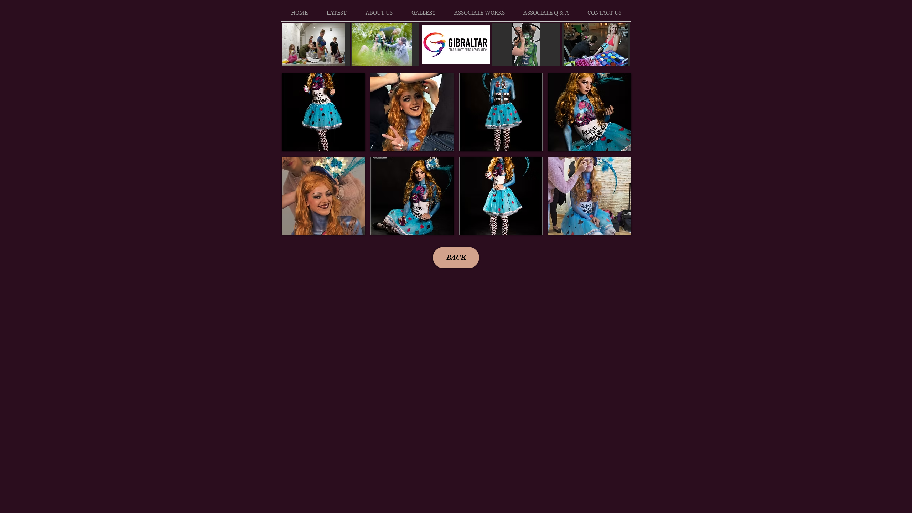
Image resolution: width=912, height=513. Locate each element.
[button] (323, 112)
